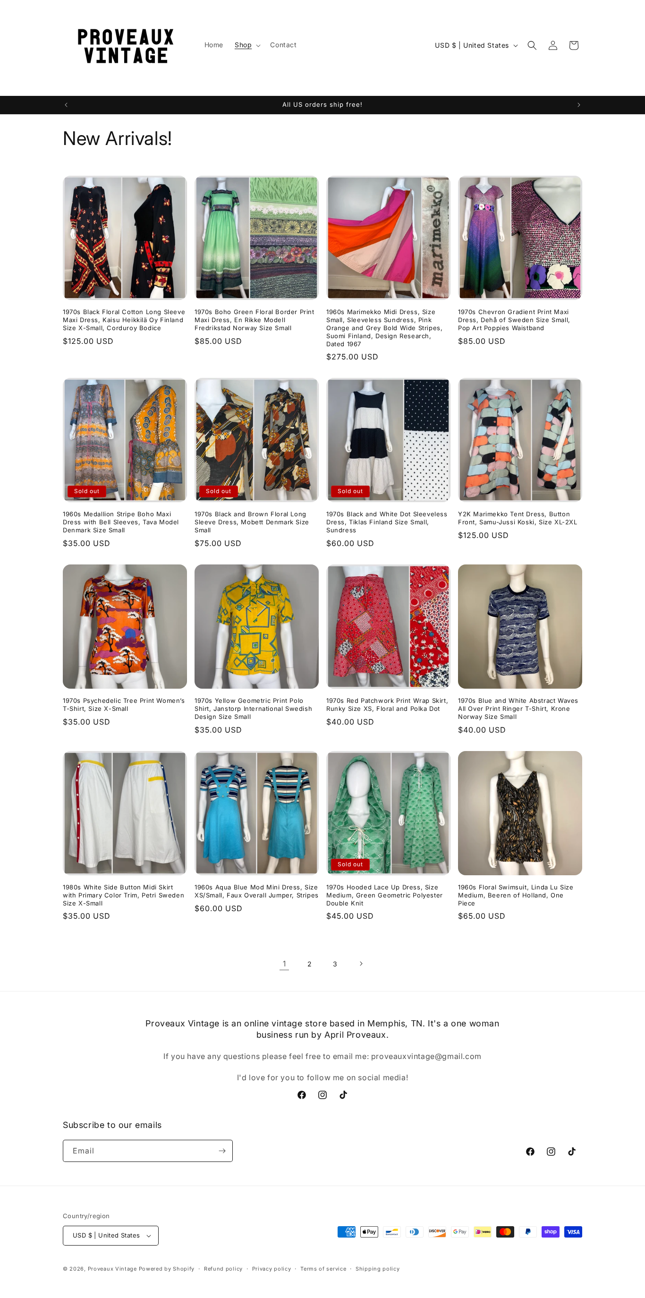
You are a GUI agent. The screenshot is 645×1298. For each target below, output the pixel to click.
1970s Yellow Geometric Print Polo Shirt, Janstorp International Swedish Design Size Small (253, 708)
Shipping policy (378, 1268)
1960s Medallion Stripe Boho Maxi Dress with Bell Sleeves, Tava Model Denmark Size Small (121, 522)
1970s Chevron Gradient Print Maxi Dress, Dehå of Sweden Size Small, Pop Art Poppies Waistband (514, 320)
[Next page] (360, 963)
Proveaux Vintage (112, 1268)
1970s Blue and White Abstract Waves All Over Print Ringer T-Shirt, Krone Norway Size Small (518, 708)
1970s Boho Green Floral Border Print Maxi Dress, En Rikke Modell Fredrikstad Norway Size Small (254, 320)
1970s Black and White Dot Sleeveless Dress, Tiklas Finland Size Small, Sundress (387, 522)
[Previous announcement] (66, 105)
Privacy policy (271, 1268)
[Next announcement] (579, 105)
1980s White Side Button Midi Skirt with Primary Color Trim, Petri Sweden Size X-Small (123, 895)
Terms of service (323, 1268)
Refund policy (223, 1268)
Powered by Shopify (167, 1268)
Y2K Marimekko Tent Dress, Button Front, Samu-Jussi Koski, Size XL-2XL (517, 518)
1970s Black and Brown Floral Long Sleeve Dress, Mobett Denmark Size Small (252, 522)
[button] (246, 45)
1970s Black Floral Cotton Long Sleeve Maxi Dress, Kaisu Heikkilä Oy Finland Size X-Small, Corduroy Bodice (124, 320)
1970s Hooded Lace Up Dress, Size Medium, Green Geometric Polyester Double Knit (384, 895)
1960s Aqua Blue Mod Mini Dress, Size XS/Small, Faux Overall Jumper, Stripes (257, 891)
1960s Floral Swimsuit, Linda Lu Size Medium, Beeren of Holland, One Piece (516, 895)
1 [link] (284, 963)
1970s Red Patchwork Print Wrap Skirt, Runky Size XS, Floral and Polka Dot (387, 704)
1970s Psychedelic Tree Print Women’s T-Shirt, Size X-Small (124, 704)
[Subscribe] (222, 1151)
